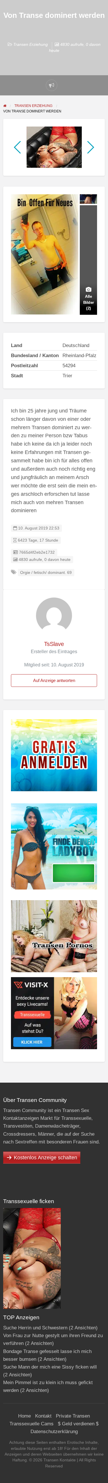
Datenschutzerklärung (54, 1431)
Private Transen (73, 1416)
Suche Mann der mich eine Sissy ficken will (50, 1367)
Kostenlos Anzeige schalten (45, 1157)
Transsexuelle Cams (32, 1424)
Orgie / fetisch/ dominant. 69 (46, 572)
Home (24, 1416)
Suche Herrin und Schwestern (35, 1328)
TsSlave (54, 644)
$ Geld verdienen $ (78, 1424)
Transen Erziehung (30, 44)
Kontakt (43, 1416)
